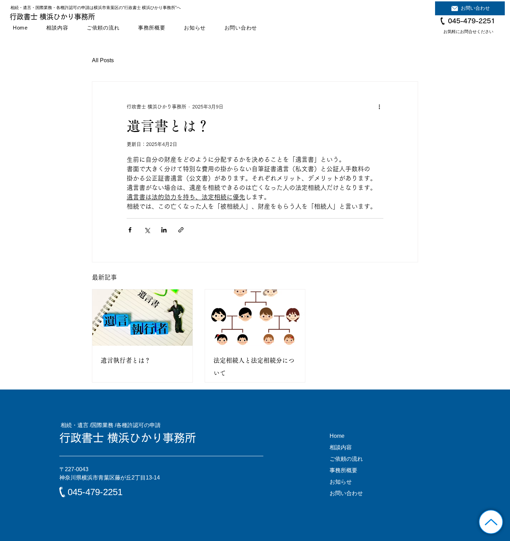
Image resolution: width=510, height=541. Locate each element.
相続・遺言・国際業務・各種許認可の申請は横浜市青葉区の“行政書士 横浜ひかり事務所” (93, 7)
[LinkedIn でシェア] (164, 230)
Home (337, 436)
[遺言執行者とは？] (142, 317)
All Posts (103, 60)
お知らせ (341, 482)
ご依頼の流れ (346, 459)
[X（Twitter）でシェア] (147, 230)
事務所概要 (343, 470)
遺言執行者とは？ (126, 360)
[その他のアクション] (379, 107)
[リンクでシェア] (181, 230)
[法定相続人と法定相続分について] (255, 317)
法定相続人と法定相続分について (254, 366)
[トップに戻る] (491, 522)
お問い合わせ (346, 493)
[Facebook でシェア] (130, 230)
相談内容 (341, 447)
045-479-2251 (471, 21)
